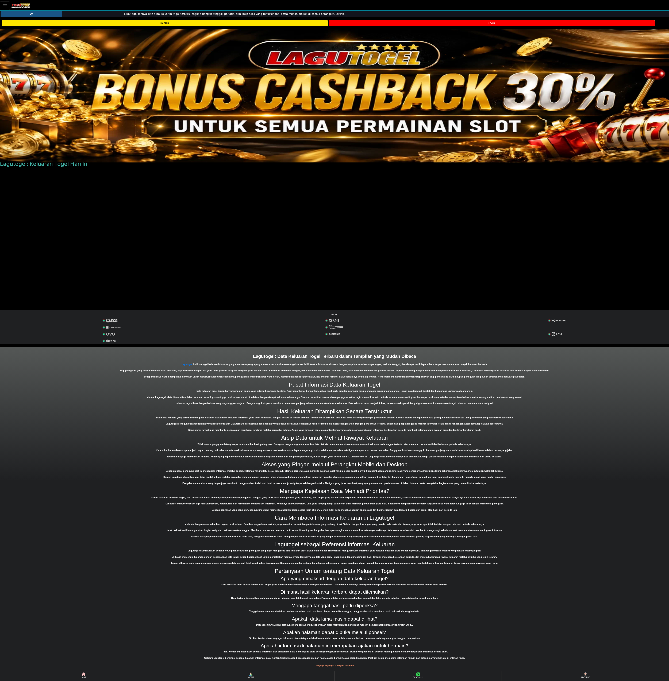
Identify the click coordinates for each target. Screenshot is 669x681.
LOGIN (492, 23)
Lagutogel (187, 364)
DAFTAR (164, 23)
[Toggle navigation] (5, 5)
